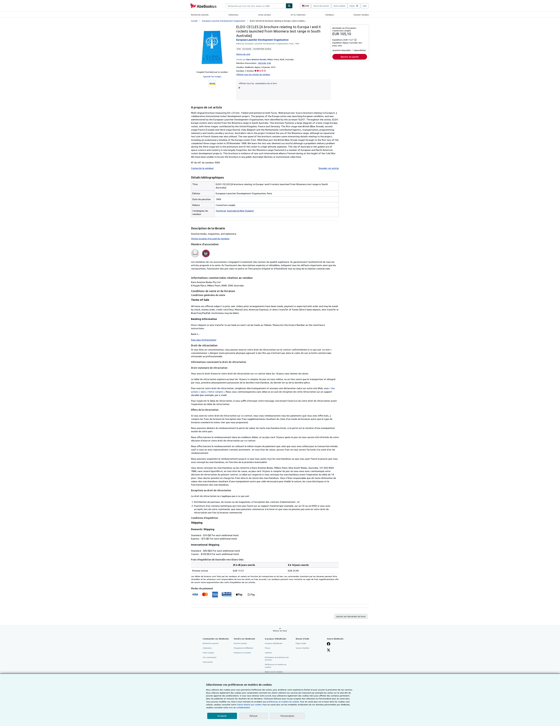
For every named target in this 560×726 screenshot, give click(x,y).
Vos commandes (210, 657)
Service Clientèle (302, 648)
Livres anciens (264, 14)
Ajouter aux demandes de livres (351, 616)
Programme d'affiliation (243, 648)
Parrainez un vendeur (242, 653)
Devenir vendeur (361, 14)
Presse (267, 648)
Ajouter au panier (350, 56)
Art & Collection (298, 14)
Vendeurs (329, 14)
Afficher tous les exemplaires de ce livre (258, 83)
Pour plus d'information (203, 339)
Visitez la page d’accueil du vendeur (210, 238)
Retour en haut (280, 630)
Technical (221, 210)
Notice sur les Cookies (274, 672)
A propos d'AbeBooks (273, 643)
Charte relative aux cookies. (250, 704)
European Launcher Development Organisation (223, 21)
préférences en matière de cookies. (283, 701)
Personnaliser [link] (287, 715)
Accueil (194, 21)
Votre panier (208, 662)
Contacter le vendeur (202, 168)
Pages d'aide (301, 643)
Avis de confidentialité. (239, 707)
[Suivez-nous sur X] (328, 650)
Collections (233, 14)
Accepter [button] (222, 715)
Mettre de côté (243, 54)
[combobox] (256, 5)
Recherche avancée (200, 14)
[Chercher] (289, 5)
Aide (364, 6)
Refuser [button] (254, 715)
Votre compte (339, 6)
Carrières (268, 653)
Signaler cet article (328, 168)
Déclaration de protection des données (277, 658)
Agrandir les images (212, 76)
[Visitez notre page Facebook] (328, 644)
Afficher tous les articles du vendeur (253, 74)
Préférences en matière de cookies (275, 665)
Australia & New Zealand (240, 210)
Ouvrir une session (321, 6)
